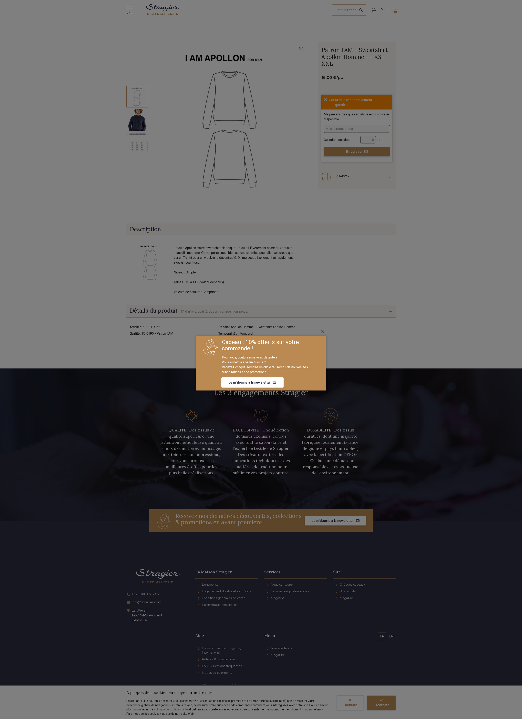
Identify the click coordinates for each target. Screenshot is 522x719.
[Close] (322, 331)
